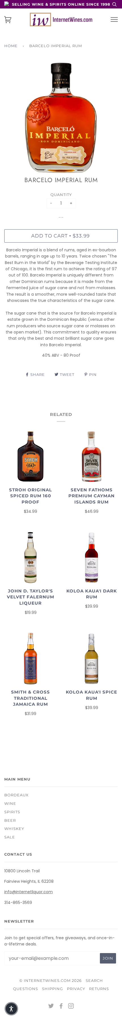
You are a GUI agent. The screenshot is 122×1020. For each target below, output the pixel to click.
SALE (9, 837)
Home (11, 45)
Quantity (61, 194)
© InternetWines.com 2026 (50, 980)
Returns (99, 988)
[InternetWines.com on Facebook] (61, 1006)
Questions (25, 988)
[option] (61, 117)
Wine (10, 803)
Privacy (76, 988)
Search (94, 980)
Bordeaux (16, 795)
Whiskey (14, 828)
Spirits (12, 812)
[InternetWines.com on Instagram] (71, 1006)
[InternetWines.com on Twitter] (51, 1006)
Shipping (52, 988)
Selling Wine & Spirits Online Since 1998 (61, 4)
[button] (11, 1008)
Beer (10, 820)
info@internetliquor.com (28, 892)
